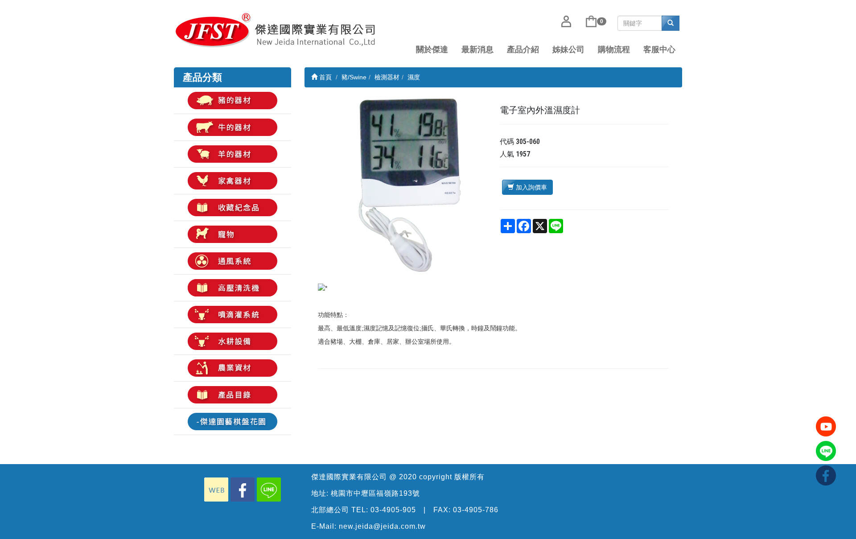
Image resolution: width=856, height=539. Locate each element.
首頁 (324, 77)
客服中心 (659, 49)
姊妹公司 (568, 49)
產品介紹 (523, 49)
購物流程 (614, 49)
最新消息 (477, 49)
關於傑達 (432, 49)
